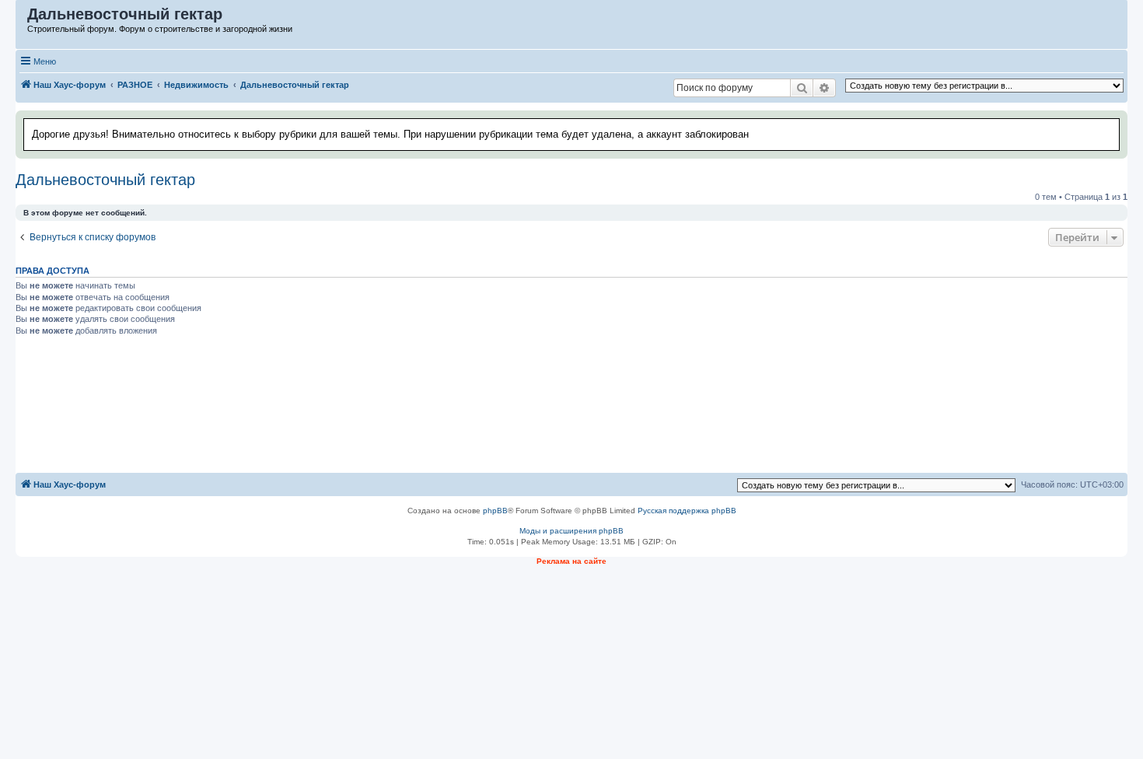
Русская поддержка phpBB (687, 510)
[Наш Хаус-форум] (22, 18)
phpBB (495, 510)
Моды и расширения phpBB (571, 530)
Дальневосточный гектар (105, 179)
